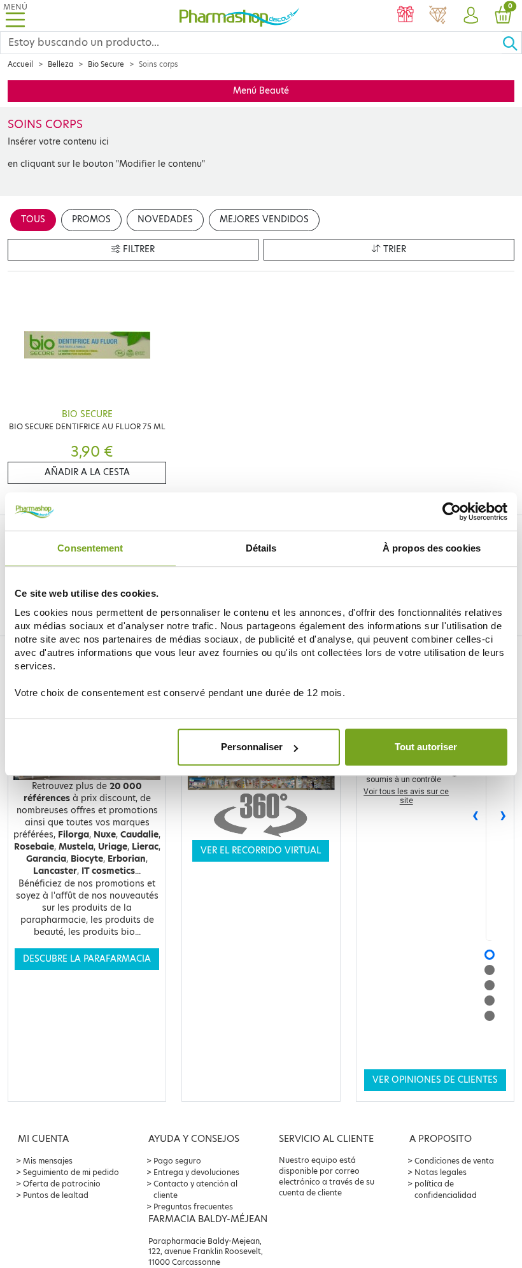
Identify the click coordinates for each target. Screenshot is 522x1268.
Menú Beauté (261, 91)
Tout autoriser (426, 746)
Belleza (60, 64)
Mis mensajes (48, 1160)
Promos (91, 219)
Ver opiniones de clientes (435, 1080)
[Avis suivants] (503, 816)
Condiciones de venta (454, 1160)
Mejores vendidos (264, 219)
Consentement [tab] (90, 548)
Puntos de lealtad (55, 1195)
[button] (470, 16)
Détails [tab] (261, 548)
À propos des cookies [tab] (432, 548)
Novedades (165, 219)
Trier (393, 249)
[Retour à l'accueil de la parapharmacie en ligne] (239, 15)
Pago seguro (177, 1160)
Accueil (20, 64)
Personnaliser (252, 746)
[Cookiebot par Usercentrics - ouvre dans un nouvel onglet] (451, 511)
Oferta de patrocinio (62, 1183)
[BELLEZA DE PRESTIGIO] (437, 16)
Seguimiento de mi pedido (71, 1172)
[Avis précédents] (475, 816)
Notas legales (440, 1172)
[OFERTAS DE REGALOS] (405, 16)
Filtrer (137, 249)
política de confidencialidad (445, 1189)
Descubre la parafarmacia (87, 959)
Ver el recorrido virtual (261, 850)
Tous (33, 219)
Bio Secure (106, 64)
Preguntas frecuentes (193, 1206)
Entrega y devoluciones (196, 1172)
